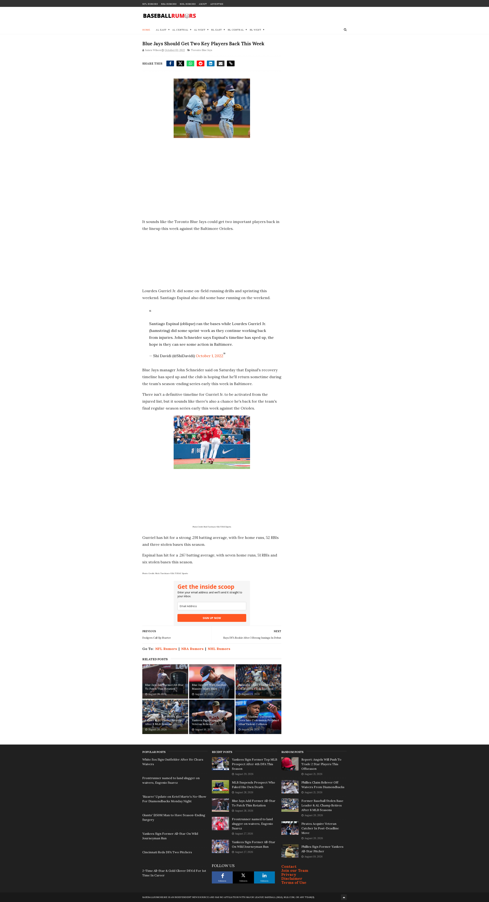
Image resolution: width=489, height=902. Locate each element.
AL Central (180, 29)
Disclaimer (291, 878)
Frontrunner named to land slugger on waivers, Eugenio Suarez (252, 823)
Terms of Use (293, 882)
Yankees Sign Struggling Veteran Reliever (207, 722)
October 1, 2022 (209, 355)
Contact (288, 866)
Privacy (288, 874)
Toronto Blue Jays (201, 50)
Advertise (216, 4)
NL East (216, 29)
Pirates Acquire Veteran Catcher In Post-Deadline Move (320, 828)
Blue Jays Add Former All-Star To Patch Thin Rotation (164, 686)
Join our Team (294, 870)
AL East (161, 29)
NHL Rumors (187, 4)
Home (146, 29)
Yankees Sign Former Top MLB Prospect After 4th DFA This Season (254, 764)
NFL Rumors (150, 4)
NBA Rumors (168, 4)
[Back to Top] (344, 897)
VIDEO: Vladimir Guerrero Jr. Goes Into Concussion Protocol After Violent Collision (258, 720)
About (203, 4)
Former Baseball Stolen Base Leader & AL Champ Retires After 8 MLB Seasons (163, 720)
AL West (200, 29)
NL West (255, 29)
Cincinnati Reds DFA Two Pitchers (167, 852)
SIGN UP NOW (212, 618)
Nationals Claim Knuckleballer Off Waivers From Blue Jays (257, 686)
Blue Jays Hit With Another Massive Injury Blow (209, 686)
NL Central (236, 29)
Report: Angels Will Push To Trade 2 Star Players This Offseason (321, 764)
